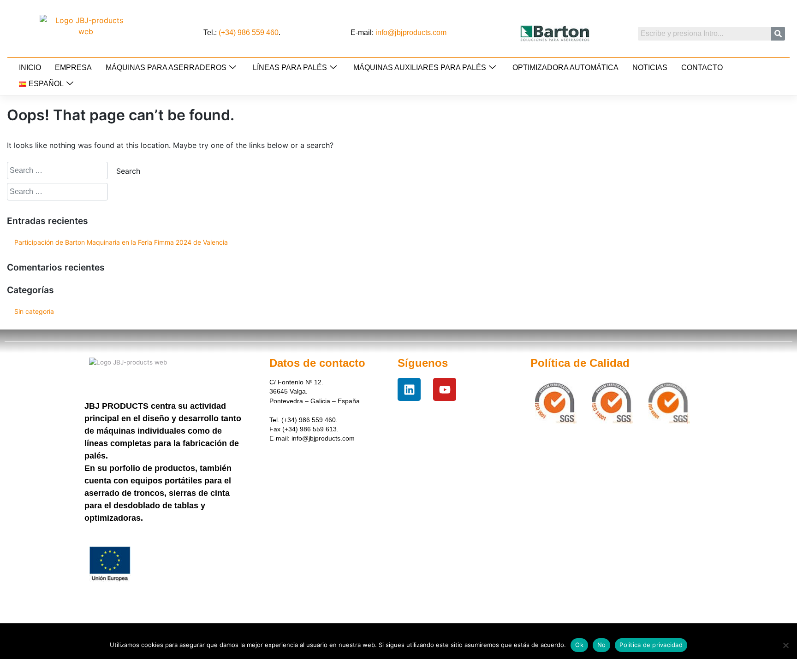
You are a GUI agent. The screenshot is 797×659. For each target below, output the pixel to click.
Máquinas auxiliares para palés (419, 67)
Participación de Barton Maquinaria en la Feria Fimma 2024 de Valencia (121, 242)
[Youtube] (444, 389)
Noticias (649, 67)
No (601, 644)
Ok (579, 644)
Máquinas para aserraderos (166, 67)
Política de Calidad (580, 363)
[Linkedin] (409, 389)
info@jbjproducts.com (410, 32)
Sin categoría (34, 311)
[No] (785, 645)
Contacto (702, 67)
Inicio (30, 67)
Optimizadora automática (565, 67)
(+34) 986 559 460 (249, 32)
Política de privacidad (651, 644)
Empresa (73, 67)
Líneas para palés (290, 67)
